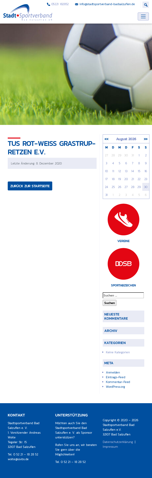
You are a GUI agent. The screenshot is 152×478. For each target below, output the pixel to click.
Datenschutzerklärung (118, 441)
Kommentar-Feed (118, 381)
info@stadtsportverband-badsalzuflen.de (106, 4)
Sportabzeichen (123, 285)
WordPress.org (115, 386)
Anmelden (113, 372)
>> (146, 139)
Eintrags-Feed (115, 377)
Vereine (123, 241)
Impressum (110, 446)
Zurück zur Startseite (30, 186)
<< (106, 139)
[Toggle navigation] (143, 16)
